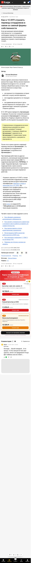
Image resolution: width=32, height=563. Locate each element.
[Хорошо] (17, 252)
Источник (4, 258)
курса (8, 204)
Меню (21, 561)
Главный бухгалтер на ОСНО (10, 302)
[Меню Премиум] (12, 2)
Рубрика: (3, 260)
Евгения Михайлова (11, 74)
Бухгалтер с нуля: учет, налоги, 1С (12, 286)
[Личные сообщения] (24, 2)
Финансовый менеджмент (10, 318)
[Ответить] (11, 357)
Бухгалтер (6, 346)
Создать (15, 561)
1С (9, 16)
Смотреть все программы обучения (15, 332)
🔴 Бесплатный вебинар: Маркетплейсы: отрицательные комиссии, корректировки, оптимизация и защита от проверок (15, 8)
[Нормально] (21, 252)
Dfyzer (5, 344)
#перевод (15, 255)
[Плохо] (26, 252)
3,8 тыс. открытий (17, 263)
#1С (20, 255)
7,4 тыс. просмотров (6, 263)
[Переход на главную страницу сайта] (5, 2)
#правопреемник (6, 255)
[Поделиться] (13, 46)
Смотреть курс (15, 294)
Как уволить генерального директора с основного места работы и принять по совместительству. (15, 224)
